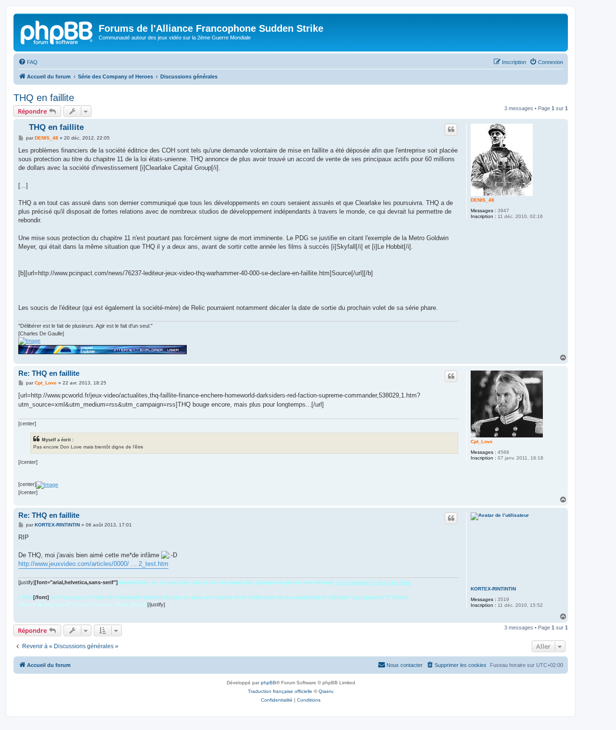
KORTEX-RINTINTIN (493, 588)
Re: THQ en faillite (48, 373)
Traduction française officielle (280, 691)
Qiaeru (326, 691)
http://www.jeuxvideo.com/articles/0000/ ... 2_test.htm (93, 563)
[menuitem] (28, 62)
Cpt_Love (482, 441)
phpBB (268, 682)
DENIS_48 (482, 200)
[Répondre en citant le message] (451, 129)
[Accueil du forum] (57, 31)
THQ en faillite (43, 97)
